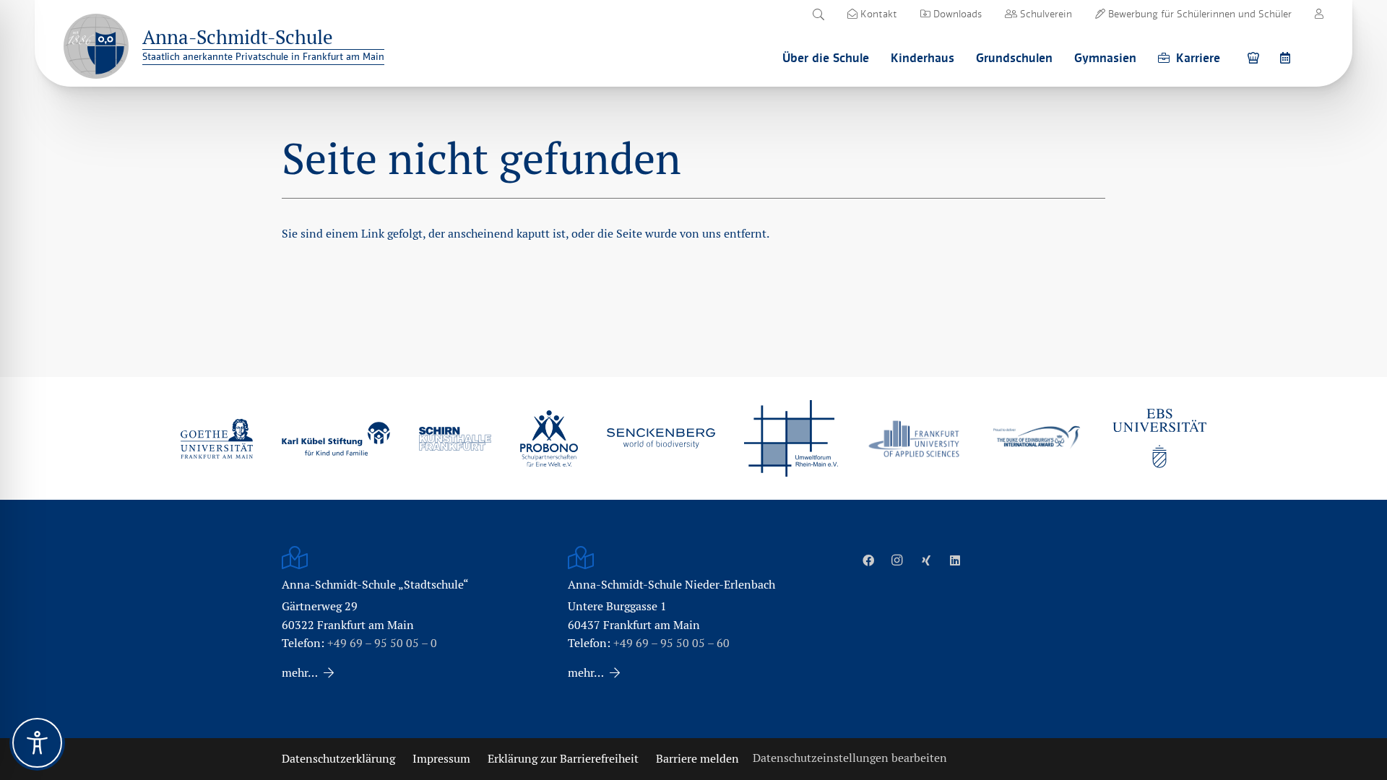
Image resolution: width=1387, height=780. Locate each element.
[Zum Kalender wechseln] (1287, 57)
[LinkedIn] (955, 560)
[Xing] (926, 560)
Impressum (441, 758)
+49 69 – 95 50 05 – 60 (671, 643)
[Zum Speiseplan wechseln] (1255, 57)
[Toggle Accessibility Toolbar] (37, 742)
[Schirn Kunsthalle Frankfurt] (455, 439)
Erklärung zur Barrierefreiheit (563, 758)
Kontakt (877, 14)
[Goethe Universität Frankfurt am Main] (217, 438)
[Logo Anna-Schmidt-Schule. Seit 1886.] (96, 46)
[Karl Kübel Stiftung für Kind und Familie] (336, 439)
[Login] (1319, 14)
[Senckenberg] (661, 438)
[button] (818, 14)
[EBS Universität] (1159, 438)
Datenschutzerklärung (338, 758)
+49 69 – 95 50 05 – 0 (382, 643)
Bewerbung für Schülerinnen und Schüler (1198, 14)
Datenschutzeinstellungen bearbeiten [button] (850, 758)
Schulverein (1044, 14)
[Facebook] (868, 560)
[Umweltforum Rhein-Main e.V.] (791, 438)
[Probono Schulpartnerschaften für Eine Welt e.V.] (549, 438)
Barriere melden (697, 758)
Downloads (956, 14)
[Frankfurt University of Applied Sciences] (914, 439)
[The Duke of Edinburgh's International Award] (1037, 438)
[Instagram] (897, 560)
